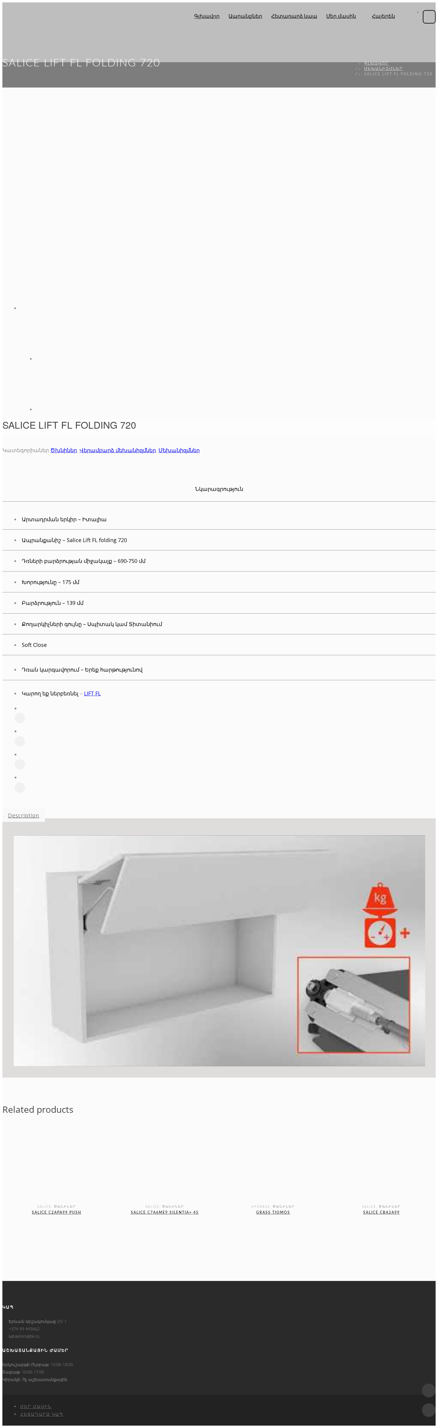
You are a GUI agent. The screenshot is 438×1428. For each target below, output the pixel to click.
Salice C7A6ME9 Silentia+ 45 (165, 1212)
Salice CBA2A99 (381, 1212)
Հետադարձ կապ (41, 1414)
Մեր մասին (36, 1406)
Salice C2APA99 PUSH (56, 1212)
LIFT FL (92, 693)
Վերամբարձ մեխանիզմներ (118, 450)
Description (23, 815)
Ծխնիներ (63, 450)
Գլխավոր (376, 63)
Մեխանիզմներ (383, 69)
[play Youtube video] (219, 951)
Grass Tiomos (273, 1212)
